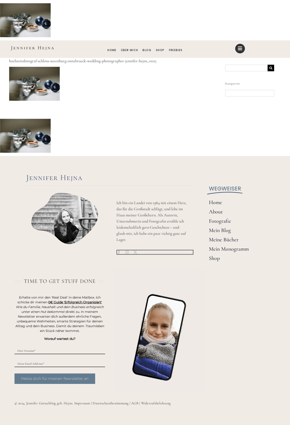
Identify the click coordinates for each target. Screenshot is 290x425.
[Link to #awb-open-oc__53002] (240, 48)
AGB (134, 403)
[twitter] (135, 252)
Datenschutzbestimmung (110, 403)
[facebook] (119, 252)
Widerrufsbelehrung (156, 403)
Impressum (82, 403)
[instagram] (127, 252)
